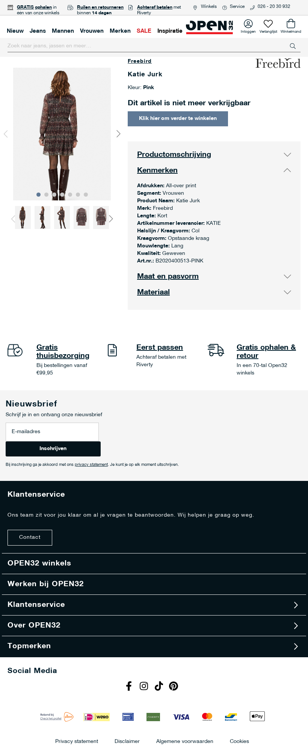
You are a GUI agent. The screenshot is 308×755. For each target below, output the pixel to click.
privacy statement (91, 465)
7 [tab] (86, 195)
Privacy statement (76, 741)
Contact (30, 537)
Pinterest (174, 687)
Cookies (239, 741)
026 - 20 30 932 (274, 7)
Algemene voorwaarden (184, 741)
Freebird (140, 61)
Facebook (129, 687)
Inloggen (248, 30)
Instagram (144, 687)
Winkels (209, 7)
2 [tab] (46, 195)
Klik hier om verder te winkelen (178, 118)
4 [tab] (62, 195)
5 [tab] (70, 195)
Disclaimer (127, 741)
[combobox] (154, 46)
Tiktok (159, 687)
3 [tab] (54, 195)
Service (237, 7)
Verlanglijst (268, 30)
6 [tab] (78, 195)
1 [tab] (38, 195)
